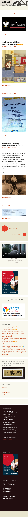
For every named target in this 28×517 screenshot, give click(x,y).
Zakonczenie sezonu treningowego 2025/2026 (12, 144)
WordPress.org (5, 394)
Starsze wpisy (11, 228)
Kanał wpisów (5, 390)
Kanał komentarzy (6, 392)
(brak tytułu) (4, 344)
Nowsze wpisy (19, 234)
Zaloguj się (4, 387)
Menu (3, 8)
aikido (15, 14)
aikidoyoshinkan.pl (8, 439)
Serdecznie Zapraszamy (7, 327)
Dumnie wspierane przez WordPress (10, 514)
